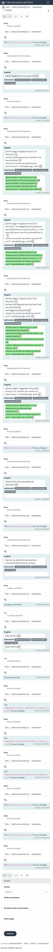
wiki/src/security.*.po (21, 7)
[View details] (5, 37)
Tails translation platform (19, 2)
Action (7, 887)
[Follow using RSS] (48, 10)
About (26, 943)
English (7, 72)
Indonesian (37, 7)
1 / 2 (16, 16)
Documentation (43, 943)
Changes (8, 10)
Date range (9, 918)
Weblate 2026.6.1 (16, 943)
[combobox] (25, 891)
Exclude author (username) (16, 908)
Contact (33, 943)
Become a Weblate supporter (11, 948)
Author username (11, 897)
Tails (7, 7)
